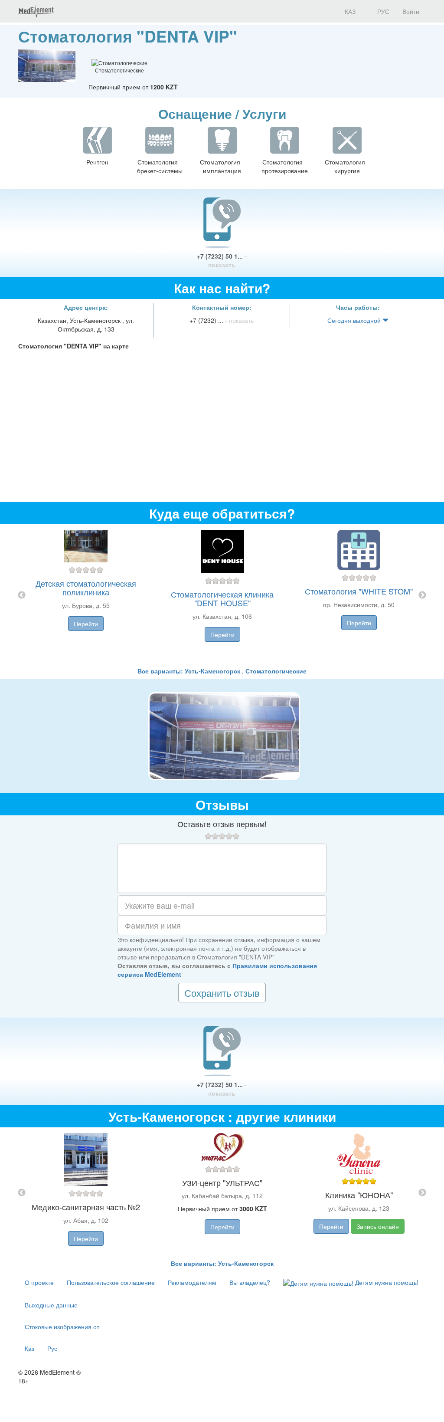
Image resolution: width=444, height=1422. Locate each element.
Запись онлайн (377, 1226)
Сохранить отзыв (222, 992)
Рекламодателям (192, 1282)
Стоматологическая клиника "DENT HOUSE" (222, 598)
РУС (382, 11)
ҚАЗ (349, 11)
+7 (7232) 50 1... (222, 260)
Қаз (29, 1348)
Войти (410, 11)
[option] (222, 595)
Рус (52, 1348)
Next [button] (422, 595)
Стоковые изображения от (62, 1326)
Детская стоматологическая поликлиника (86, 588)
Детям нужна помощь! (385, 1282)
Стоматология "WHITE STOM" (359, 591)
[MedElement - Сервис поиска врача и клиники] (36, 11)
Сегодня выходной (354, 320)
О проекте (39, 1282)
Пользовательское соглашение (111, 1282)
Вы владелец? (249, 1282)
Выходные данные (51, 1304)
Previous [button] (21, 595)
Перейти (86, 623)
